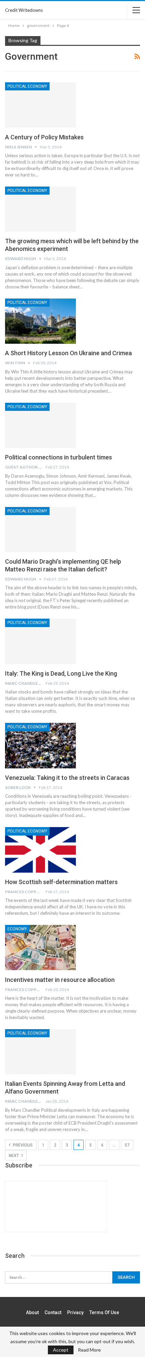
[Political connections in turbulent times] (40, 425)
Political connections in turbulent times (58, 457)
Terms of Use (104, 1312)
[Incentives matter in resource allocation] (40, 947)
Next (14, 1155)
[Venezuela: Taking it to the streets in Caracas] (40, 745)
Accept (60, 1350)
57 (127, 1145)
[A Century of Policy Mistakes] (40, 105)
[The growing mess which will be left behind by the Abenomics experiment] (40, 209)
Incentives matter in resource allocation (60, 979)
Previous (22, 1145)
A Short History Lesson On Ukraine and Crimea (68, 353)
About (32, 1312)
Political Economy (27, 86)
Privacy (75, 1312)
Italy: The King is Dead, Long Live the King (61, 673)
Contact (53, 1312)
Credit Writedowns (24, 10)
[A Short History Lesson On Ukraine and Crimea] (40, 321)
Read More (89, 1350)
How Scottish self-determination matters (61, 881)
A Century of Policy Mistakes (44, 137)
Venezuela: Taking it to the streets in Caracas (67, 777)
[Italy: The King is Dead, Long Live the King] (40, 641)
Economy (17, 929)
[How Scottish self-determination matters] (40, 849)
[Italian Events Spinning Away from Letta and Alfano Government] (40, 1051)
